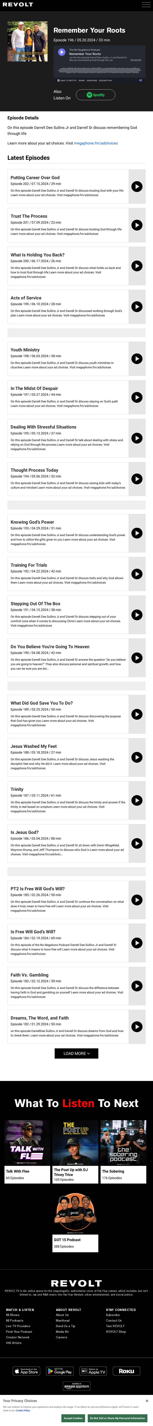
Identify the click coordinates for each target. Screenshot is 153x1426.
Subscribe (113, 1315)
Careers (61, 1337)
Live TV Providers (18, 1326)
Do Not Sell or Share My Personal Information (117, 1418)
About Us (62, 1315)
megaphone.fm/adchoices (96, 143)
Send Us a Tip (65, 1326)
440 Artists (14, 1343)
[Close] (147, 1401)
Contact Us (114, 1320)
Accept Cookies (73, 1418)
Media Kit (62, 1332)
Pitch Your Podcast (19, 1332)
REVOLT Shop (116, 1332)
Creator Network (17, 1337)
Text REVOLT (115, 1326)
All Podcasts (14, 1320)
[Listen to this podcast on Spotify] (95, 94)
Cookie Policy (23, 1410)
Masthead (63, 1320)
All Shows (12, 1315)
